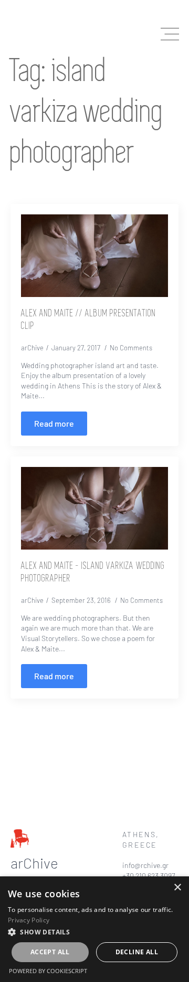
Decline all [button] (137, 951)
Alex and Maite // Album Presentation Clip (88, 320)
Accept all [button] (50, 951)
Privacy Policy (28, 920)
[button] (94, 932)
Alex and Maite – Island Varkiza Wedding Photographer (93, 572)
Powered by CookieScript (48, 971)
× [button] (177, 888)
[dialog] (94, 929)
